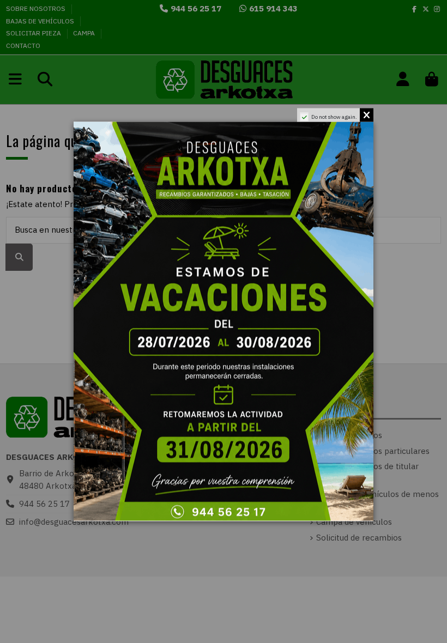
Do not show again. (334, 116)
